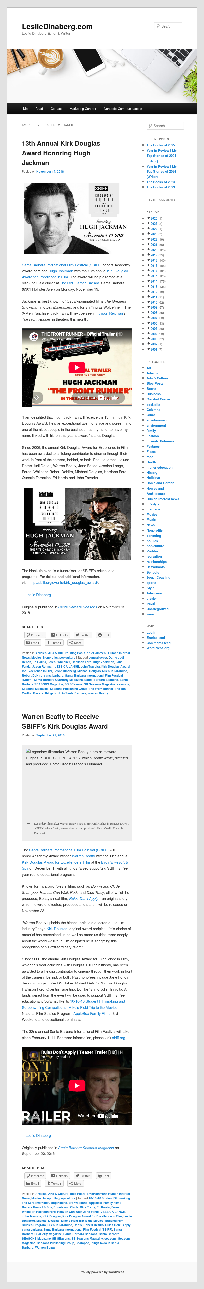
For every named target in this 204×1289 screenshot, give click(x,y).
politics (152, 540)
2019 (154, 255)
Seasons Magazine (35, 688)
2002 (154, 344)
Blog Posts (77, 653)
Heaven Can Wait (69, 1211)
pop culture (67, 657)
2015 (154, 275)
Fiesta (151, 451)
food (150, 456)
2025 (154, 223)
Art (149, 367)
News (151, 524)
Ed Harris (39, 662)
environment (156, 425)
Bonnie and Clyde (65, 1207)
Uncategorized (158, 608)
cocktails (153, 404)
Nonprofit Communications (123, 108)
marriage (153, 509)
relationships (157, 561)
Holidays (153, 477)
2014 (154, 281)
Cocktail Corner (158, 399)
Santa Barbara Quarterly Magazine (58, 680)
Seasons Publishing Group (68, 688)
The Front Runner (101, 688)
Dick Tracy (87, 1207)
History (152, 472)
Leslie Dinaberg (38, 594)
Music (151, 519)
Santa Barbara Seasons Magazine (86, 1147)
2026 (154, 218)
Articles (41, 653)
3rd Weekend (78, 1202)
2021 (154, 244)
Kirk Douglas (57, 928)
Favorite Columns (160, 441)
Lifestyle (153, 504)
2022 (154, 239)
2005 (154, 328)
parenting (154, 535)
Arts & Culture (58, 653)
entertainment (97, 653)
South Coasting (158, 577)
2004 (154, 333)
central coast (98, 657)
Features (153, 446)
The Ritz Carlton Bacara (79, 282)
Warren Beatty (98, 693)
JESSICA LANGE (67, 666)
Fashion (153, 435)
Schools (153, 572)
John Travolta (90, 666)
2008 (154, 312)
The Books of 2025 (161, 145)
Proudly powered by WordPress (102, 1272)
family (151, 430)
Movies (36, 657)
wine (150, 614)
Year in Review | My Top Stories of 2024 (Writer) (162, 171)
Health (151, 462)
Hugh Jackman (60, 270)
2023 (154, 234)
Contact (56, 108)
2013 (154, 286)
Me (25, 108)
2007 (154, 317)
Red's (78, 1225)
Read (39, 108)
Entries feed (156, 637)
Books (151, 388)
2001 (154, 349)
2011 (154, 297)
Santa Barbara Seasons (101, 680)
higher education (160, 467)
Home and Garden (160, 482)
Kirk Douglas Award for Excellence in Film (56, 862)
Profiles (152, 551)
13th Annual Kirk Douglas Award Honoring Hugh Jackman (61, 152)
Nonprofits (50, 657)
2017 (154, 265)
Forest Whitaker (59, 662)
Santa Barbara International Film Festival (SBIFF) (62, 264)
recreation (154, 556)
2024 (154, 228)
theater (152, 598)
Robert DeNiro (32, 675)
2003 (154, 339)
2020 (154, 249)
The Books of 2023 (161, 187)
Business (154, 393)
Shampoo (82, 1243)
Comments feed (159, 642)
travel (151, 603)
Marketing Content (83, 108)
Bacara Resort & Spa (37, 1207)
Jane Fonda (91, 1211)
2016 (154, 270)
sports (151, 582)
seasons (123, 684)
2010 (154, 302)
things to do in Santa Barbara (65, 693)
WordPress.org (158, 647)
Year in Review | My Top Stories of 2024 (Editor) (162, 155)
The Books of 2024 (161, 181)
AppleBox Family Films (92, 1013)
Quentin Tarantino (114, 671)
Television (154, 593)
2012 (154, 291)
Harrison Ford (81, 662)
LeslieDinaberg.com (57, 26)
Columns (153, 409)
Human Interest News (163, 498)
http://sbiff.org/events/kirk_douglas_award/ (63, 582)
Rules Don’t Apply (118, 1225)
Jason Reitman (110, 313)
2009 (154, 307)
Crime (151, 414)
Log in (151, 632)
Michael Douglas (89, 671)
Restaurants (156, 566)
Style (150, 587)
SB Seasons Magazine (99, 684)
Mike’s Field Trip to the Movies (93, 1007)
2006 (154, 323)
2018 (154, 260)
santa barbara (54, 675)
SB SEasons (73, 684)
